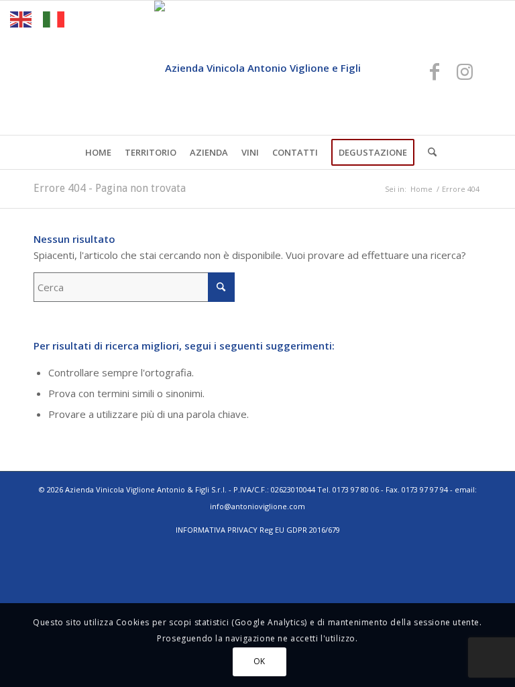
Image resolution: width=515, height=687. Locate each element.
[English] (21, 18)
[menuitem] (98, 152)
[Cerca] (429, 152)
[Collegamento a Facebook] (434, 71)
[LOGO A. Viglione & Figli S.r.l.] (257, 68)
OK (259, 661)
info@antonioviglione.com (257, 506)
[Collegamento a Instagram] (464, 71)
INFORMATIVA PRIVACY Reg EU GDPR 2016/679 (258, 530)
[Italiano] (54, 18)
